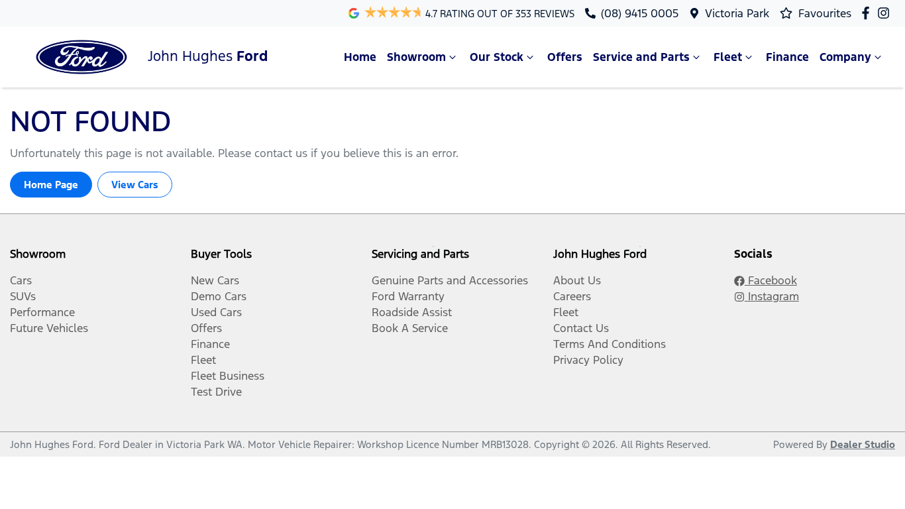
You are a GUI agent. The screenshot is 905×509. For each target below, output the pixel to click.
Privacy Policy (588, 360)
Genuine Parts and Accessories (450, 280)
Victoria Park (737, 13)
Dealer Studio (862, 444)
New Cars (215, 280)
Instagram (772, 296)
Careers (572, 296)
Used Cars (216, 312)
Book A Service (410, 328)
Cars (21, 280)
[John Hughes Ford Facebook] (868, 13)
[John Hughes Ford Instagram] (886, 13)
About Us (577, 280)
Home (360, 57)
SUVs (23, 296)
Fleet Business (227, 375)
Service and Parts (641, 57)
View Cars (134, 184)
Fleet (728, 57)
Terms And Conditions (609, 344)
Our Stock (496, 57)
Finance (787, 57)
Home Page (51, 184)
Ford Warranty (408, 296)
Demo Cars (218, 296)
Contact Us (581, 328)
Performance (42, 312)
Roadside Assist (412, 312)
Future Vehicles (49, 328)
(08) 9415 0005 (639, 13)
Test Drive (216, 391)
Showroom (416, 57)
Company (845, 57)
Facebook (771, 280)
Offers (564, 57)
